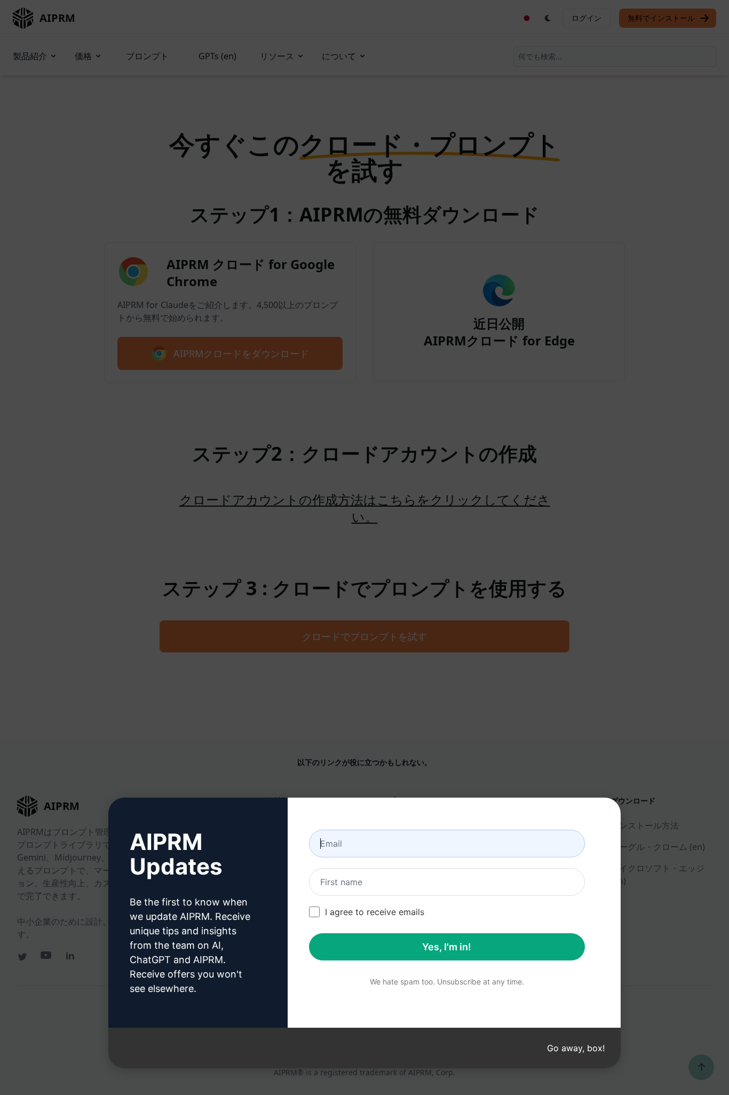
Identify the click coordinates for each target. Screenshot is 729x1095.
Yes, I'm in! (446, 946)
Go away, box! (576, 1048)
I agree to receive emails (374, 912)
